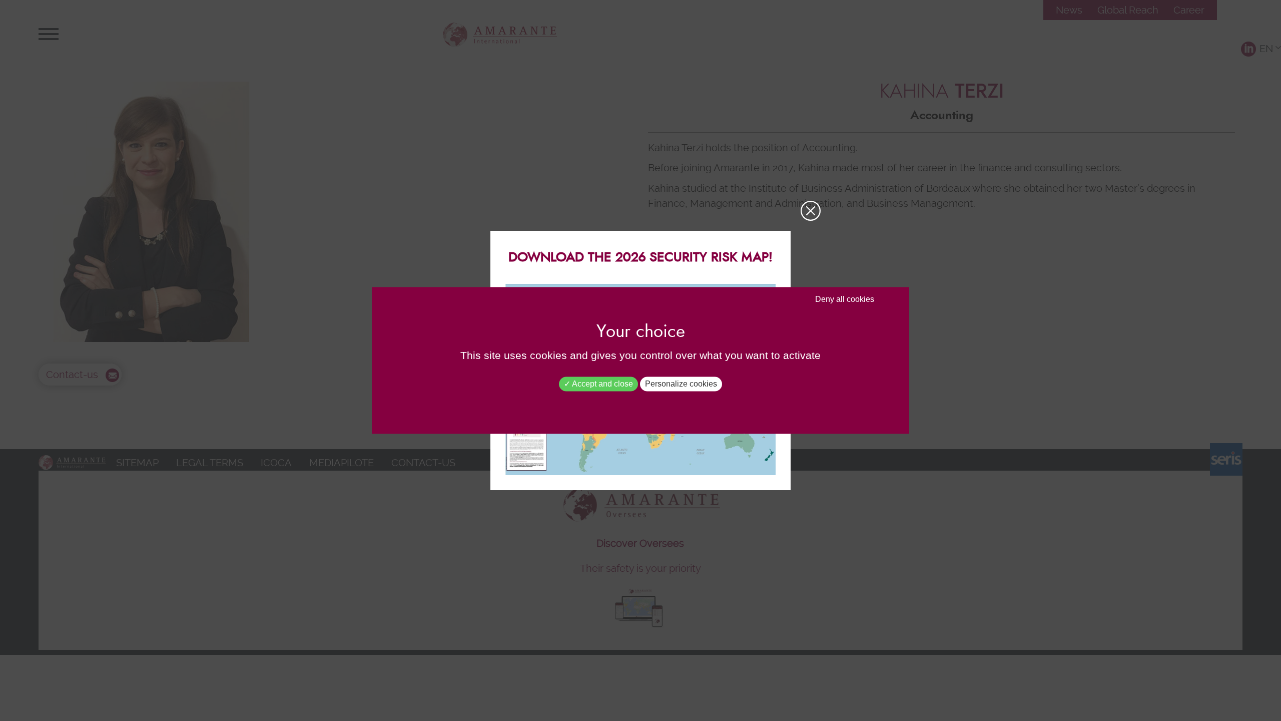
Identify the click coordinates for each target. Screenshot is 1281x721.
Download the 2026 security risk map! (640, 257)
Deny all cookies (844, 299)
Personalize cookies (681, 384)
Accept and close (601, 384)
